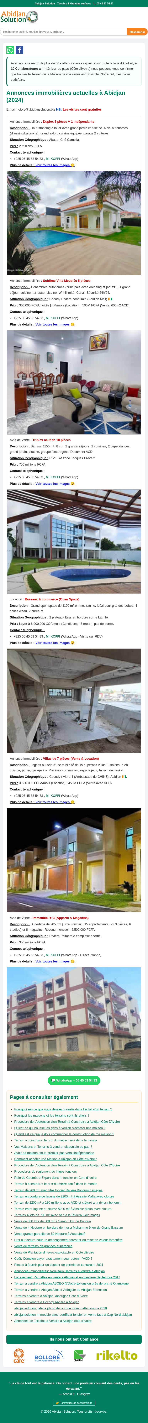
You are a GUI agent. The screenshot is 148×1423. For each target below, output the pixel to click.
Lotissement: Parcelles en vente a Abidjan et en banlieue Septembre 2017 (67, 1277)
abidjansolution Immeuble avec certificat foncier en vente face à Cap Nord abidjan (73, 1314)
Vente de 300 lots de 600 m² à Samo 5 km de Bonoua (52, 1221)
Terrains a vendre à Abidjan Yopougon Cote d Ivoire (51, 1296)
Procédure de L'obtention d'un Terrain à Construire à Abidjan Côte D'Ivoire (67, 1121)
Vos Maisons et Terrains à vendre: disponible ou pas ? (53, 1147)
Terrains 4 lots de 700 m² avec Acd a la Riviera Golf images (57, 1215)
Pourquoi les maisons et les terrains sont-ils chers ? (51, 1115)
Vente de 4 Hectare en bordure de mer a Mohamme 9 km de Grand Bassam (68, 1227)
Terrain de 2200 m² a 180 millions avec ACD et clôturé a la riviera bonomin (67, 1202)
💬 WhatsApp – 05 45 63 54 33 (74, 1080)
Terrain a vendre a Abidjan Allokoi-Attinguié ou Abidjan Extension (60, 1290)
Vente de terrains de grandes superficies (43, 1246)
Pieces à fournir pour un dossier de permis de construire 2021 (58, 1265)
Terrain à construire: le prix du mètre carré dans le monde (55, 1140)
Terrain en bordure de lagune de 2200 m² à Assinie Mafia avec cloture (64, 1196)
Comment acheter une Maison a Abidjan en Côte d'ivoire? (55, 1159)
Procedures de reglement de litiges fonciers (45, 1171)
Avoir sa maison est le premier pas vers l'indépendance (54, 1153)
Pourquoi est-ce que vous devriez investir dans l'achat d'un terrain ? (63, 1109)
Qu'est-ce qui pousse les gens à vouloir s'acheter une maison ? (59, 1128)
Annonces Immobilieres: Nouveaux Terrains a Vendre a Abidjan (59, 1271)
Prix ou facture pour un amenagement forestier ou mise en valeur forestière (68, 1240)
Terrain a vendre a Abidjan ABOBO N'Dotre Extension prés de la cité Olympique (71, 1283)
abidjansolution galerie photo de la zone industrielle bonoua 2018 (60, 1308)
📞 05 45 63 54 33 (103, 3)
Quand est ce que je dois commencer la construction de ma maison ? (64, 1134)
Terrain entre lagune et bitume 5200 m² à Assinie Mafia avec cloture (62, 1209)
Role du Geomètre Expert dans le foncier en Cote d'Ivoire (55, 1178)
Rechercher (137, 31)
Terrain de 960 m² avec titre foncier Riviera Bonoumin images (58, 1190)
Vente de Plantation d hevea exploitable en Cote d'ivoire (54, 1252)
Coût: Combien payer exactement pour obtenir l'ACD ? (53, 1258)
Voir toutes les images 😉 (55, 165)
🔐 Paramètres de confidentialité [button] (74, 1402)
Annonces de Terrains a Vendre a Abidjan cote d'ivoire (53, 1321)
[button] (10, 50)
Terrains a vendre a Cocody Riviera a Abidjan (46, 1302)
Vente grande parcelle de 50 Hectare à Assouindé (49, 1234)
